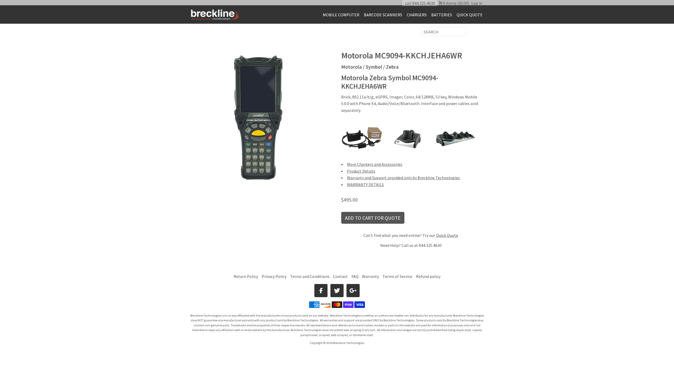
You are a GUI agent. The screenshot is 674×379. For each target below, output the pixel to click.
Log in (476, 3)
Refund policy (428, 276)
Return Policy (246, 276)
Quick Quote (447, 235)
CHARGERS (417, 14)
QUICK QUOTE (470, 14)
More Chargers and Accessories (374, 164)
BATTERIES (441, 14)
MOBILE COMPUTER (341, 14)
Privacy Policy (274, 276)
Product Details (361, 171)
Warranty (370, 276)
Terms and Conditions (310, 276)
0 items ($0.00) (455, 3)
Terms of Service (397, 276)
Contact (340, 276)
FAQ (355, 276)
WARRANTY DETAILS (365, 184)
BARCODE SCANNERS (383, 14)
